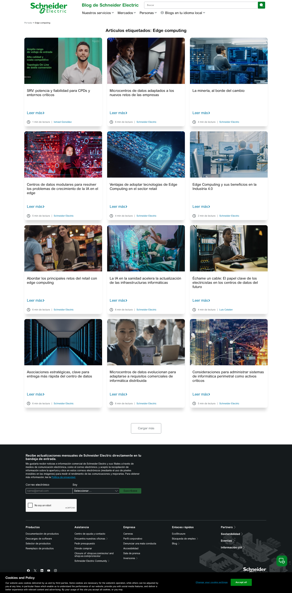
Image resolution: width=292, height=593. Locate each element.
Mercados (125, 13)
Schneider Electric (146, 122)
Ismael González (63, 122)
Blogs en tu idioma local (183, 13)
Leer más (34, 113)
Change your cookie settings (212, 582)
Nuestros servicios (96, 13)
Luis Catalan (226, 310)
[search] (261, 5)
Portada (28, 23)
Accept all (241, 582)
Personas (147, 13)
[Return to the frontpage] (49, 8)
